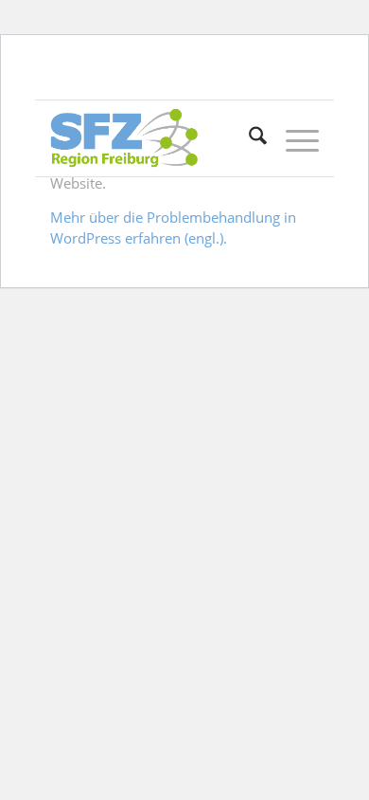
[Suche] (248, 138)
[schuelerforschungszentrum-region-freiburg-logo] (158, 138)
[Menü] (293, 138)
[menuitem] (248, 138)
